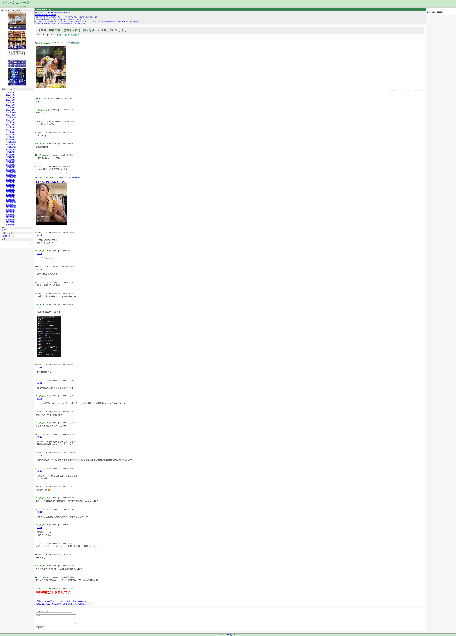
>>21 (39, 437)
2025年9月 (10, 120)
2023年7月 (10, 185)
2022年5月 (10, 220)
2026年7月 (10, 95)
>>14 (39, 235)
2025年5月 (10, 130)
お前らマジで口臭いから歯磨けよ (45, 15)
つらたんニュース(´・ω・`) (228, 635)
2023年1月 (10, 200)
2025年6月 (10, 127)
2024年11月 (11, 145)
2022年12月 (11, 202)
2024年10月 (11, 147)
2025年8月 (10, 122)
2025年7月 (10, 125)
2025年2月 (10, 137)
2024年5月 (10, 160)
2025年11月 (11, 115)
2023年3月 (10, 195)
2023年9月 (10, 180)
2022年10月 (11, 207)
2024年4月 (10, 162)
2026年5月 (10, 100)
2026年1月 (10, 110)
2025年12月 (11, 112)
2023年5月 (10, 190)
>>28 (39, 512)
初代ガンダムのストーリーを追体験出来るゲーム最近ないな (54, 12)
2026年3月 (10, 105)
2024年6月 (10, 157)
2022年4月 (10, 222)
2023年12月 (11, 172)
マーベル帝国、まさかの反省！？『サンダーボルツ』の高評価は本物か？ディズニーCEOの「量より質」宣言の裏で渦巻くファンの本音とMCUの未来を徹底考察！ (87, 21)
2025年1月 (10, 140)
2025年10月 (11, 117)
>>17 (39, 307)
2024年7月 (10, 155)
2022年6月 (10, 217)
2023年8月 (10, 182)
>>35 (39, 367)
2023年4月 (10, 192)
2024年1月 (10, 170)
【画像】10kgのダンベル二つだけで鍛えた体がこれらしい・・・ (63, 601)
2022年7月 (10, 215)
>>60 (39, 528)
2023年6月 (10, 187)
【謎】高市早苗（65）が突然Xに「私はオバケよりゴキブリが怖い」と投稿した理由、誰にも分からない (68, 17)
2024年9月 (10, 150)
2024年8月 (10, 152)
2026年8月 (10, 92)
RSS (4, 230)
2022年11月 (11, 205)
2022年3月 (10, 225)
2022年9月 (10, 210)
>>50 (39, 399)
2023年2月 (10, 197)
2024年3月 (10, 165)
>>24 (39, 455)
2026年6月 (10, 97)
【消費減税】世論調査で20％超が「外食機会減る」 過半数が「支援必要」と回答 (61, 19)
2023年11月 (11, 175)
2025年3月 (10, 135)
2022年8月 (10, 212)
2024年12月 (11, 142)
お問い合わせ (8, 236)
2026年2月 (10, 107)
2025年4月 (10, 132)
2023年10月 (11, 177)
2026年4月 (10, 102)
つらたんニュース (15, 3)
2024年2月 (10, 167)
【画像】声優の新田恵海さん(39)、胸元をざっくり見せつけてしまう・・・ (87, 30)
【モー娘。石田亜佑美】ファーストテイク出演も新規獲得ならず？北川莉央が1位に (61, 23)
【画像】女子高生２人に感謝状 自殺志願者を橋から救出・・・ (62, 604)
